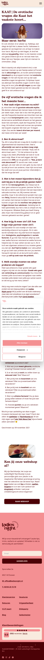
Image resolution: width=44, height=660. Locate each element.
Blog (4, 615)
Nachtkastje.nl (26, 416)
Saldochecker (24, 615)
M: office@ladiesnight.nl (12, 581)
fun (22, 484)
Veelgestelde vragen (9, 647)
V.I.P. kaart (6, 609)
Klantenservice (8, 597)
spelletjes (13, 416)
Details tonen (32, 336)
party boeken (28, 296)
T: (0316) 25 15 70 (9, 587)
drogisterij (8, 489)
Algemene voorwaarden (11, 645)
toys (6, 484)
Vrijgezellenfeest (26, 603)
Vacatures (23, 597)
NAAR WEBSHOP (22, 501)
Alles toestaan (22, 343)
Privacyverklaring (28, 645)
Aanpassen (21, 350)
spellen (35, 484)
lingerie (7, 486)
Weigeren (22, 357)
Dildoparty (23, 609)
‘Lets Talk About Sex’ (22, 419)
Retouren (6, 603)
